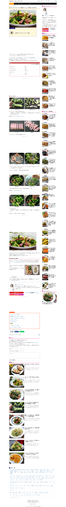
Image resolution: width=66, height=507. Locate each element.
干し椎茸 (40, 492)
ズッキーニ (22, 478)
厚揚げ (20, 492)
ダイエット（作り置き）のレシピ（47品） (17, 318)
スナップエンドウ (38, 478)
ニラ (15, 478)
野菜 (32, 472)
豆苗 (53, 477)
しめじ (17, 479)
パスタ (24, 485)
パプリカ (46, 475)
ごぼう (46, 477)
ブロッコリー (27, 478)
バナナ (11, 497)
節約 (45, 469)
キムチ (32, 492)
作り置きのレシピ (13, 321)
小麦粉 (40, 485)
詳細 (36, 342)
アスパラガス (47, 478)
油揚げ (16, 492)
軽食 (24, 472)
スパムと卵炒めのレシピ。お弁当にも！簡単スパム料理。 (52, 258)
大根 (17, 475)
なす (43, 475)
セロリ (39, 477)
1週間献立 (11, 472)
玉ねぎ (40, 475)
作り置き (41, 469)
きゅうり (20, 475)
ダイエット (47, 472)
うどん (21, 485)
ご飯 (10, 485)
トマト (50, 475)
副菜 (19, 3)
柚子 (27, 479)
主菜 (15, 3)
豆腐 (13, 492)
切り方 (19, 116)
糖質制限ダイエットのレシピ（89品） (16, 316)
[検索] (56, 1)
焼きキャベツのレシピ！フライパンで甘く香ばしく (52, 74)
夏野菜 (11, 473)
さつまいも (30, 475)
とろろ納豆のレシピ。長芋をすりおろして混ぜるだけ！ (52, 59)
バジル (37, 479)
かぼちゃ (42, 477)
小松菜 (22, 477)
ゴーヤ (18, 478)
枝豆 (43, 478)
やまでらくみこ (46, 15)
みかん (14, 497)
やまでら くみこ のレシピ (15, 1)
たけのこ (30, 479)
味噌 (52, 485)
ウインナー (12, 483)
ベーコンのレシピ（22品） (15, 325)
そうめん (28, 485)
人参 (10, 475)
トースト (17, 485)
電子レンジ (49, 469)
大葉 (34, 479)
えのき (20, 479)
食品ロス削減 (41, 472)
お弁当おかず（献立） (25, 469)
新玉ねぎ (40, 479)
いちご (18, 497)
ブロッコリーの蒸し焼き (17, 190)
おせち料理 (36, 472)
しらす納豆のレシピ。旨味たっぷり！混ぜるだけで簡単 (52, 44)
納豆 (10, 492)
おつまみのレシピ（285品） (15, 314)
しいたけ (23, 479)
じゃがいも (25, 475)
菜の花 (33, 477)
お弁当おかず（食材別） (34, 469)
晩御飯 (21, 472)
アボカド (11, 478)
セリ (36, 477)
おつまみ (53, 469)
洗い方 (22, 116)
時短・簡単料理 (18, 469)
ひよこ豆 (23, 492)
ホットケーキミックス (46, 485)
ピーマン (14, 475)
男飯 (30, 472)
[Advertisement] (24, 45)
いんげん (32, 478)
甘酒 (37, 485)
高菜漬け (36, 492)
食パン (14, 485)
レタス (11, 477)
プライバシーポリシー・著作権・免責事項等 (33, 506)
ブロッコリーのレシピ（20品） (15, 327)
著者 (30, 3)
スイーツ (26, 3)
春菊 (30, 477)
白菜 (14, 477)
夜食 (27, 472)
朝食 (15, 472)
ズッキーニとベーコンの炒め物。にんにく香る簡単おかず (52, 104)
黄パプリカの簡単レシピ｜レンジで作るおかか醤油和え (52, 36)
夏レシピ (51, 472)
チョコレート (12, 490)
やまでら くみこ (20, 284)
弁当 (22, 3)
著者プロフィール (33, 504)
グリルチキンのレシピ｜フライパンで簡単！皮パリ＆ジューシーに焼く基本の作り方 (52, 215)
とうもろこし (12, 479)
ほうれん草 (18, 477)
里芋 (34, 475)
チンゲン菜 (26, 477)
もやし (50, 477)
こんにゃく (28, 492)
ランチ (18, 472)
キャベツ (53, 475)
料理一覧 (11, 3)
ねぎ (37, 475)
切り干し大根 (45, 492)
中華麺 (32, 485)
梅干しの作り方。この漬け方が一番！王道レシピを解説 (52, 275)
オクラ (52, 478)
